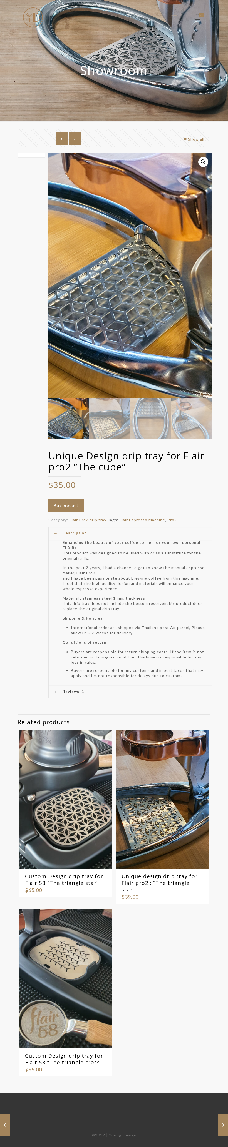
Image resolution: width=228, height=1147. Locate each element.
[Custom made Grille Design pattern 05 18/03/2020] (5, 1125)
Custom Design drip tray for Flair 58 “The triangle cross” (64, 1059)
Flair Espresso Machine (142, 519)
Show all (196, 139)
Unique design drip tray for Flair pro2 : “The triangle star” (160, 883)
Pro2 (172, 519)
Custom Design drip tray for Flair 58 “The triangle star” (64, 879)
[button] (203, 162)
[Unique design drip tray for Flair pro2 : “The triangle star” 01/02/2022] (223, 1125)
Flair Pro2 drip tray (88, 519)
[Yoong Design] (33, 17)
